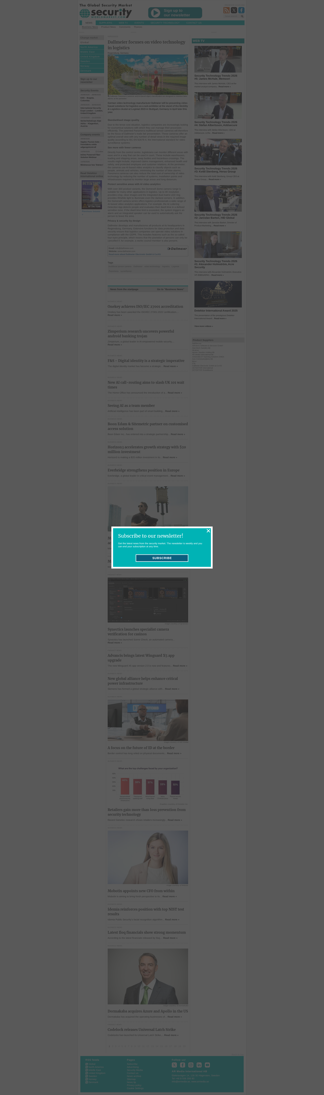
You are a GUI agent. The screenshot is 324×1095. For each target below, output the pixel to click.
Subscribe (162, 558)
